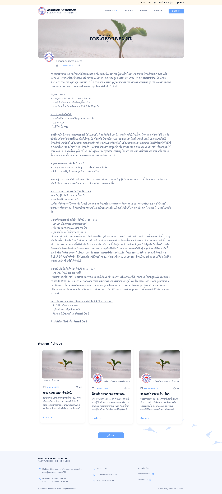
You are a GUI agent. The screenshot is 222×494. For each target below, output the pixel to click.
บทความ (144, 11)
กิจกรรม (158, 11)
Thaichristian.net (144, 474)
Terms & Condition (175, 488)
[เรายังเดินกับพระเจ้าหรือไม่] (62, 377)
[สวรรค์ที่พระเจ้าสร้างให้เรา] (159, 377)
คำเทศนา (129, 11)
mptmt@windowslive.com (107, 475)
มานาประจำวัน (143, 480)
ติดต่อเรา (176, 11)
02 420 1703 (146, 2)
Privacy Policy (162, 488)
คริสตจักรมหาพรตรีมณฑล (107, 481)
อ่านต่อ (46, 417)
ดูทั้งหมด (111, 435)
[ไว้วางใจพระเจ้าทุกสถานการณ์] (111, 377)
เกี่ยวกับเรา (109, 11)
